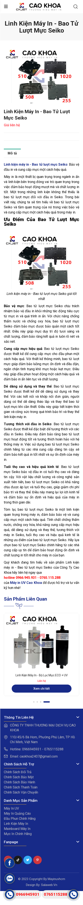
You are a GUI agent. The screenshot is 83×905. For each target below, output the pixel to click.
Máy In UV (11, 808)
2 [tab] (42, 702)
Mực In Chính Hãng (18, 834)
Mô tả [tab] (12, 153)
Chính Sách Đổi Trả (17, 772)
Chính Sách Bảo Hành (19, 782)
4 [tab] (49, 702)
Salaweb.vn (49, 885)
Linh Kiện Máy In (16, 824)
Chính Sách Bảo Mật (19, 777)
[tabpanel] (41, 656)
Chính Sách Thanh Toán (20, 787)
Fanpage (10, 849)
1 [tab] (36, 702)
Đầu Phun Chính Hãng (20, 819)
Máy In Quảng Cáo (17, 813)
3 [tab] (45, 702)
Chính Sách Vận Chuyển (21, 792)
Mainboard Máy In (17, 829)
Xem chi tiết (41, 693)
